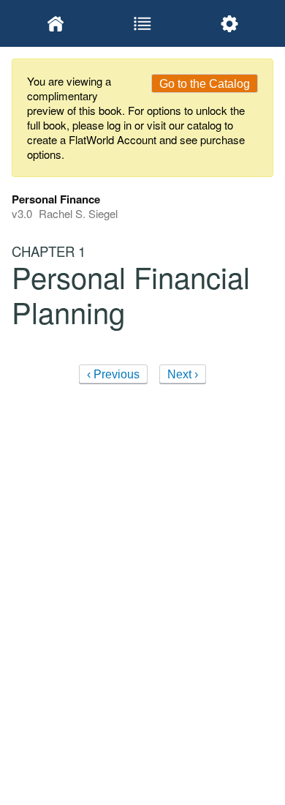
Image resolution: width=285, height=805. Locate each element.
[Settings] (229, 23)
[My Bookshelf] (55, 23)
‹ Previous (113, 374)
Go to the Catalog (204, 84)
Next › (182, 374)
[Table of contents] (142, 23)
